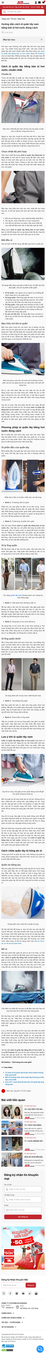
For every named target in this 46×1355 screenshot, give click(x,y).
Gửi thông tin (23, 1217)
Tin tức (13, 19)
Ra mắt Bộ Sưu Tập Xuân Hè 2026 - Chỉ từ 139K (21, 7)
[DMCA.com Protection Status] (7, 1350)
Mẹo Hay (21, 19)
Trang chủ (5, 19)
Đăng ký (30, 1285)
